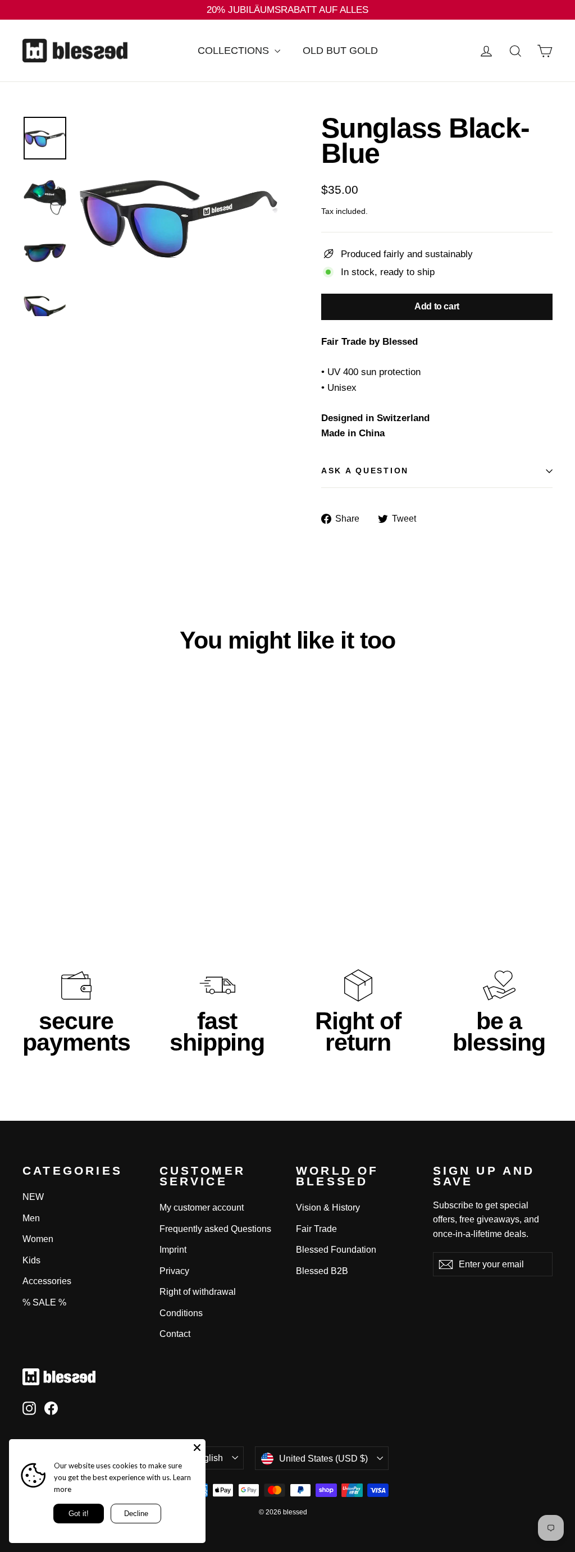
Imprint (172, 1249)
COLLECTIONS (235, 50)
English (208, 1458)
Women (37, 1239)
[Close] (197, 1447)
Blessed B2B (322, 1271)
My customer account (201, 1207)
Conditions (181, 1313)
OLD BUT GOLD (340, 50)
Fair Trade (316, 1229)
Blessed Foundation (336, 1249)
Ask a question (365, 471)
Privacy (174, 1271)
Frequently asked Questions (215, 1229)
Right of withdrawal (197, 1292)
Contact (174, 1334)
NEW (33, 1197)
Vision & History (328, 1207)
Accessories (46, 1281)
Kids (31, 1260)
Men (31, 1218)
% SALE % (44, 1302)
